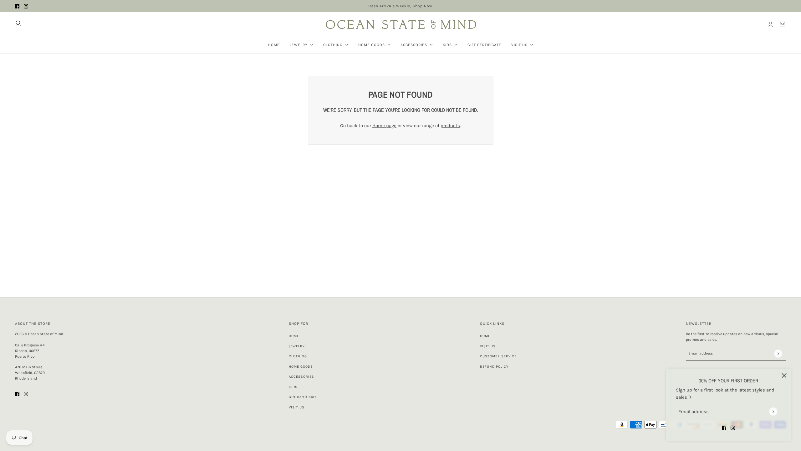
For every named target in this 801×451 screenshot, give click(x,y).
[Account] (770, 24)
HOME (294, 336)
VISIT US (296, 407)
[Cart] (782, 24)
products (450, 125)
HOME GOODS (301, 367)
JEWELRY (297, 346)
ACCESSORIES (301, 377)
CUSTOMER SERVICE (498, 356)
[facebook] (17, 6)
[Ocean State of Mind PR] (400, 24)
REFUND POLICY (494, 367)
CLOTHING (298, 356)
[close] (784, 375)
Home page (384, 125)
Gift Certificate (303, 397)
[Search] (18, 23)
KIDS (293, 387)
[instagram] (26, 6)
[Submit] (773, 411)
